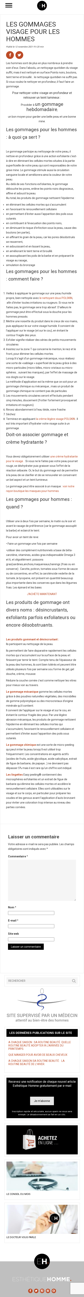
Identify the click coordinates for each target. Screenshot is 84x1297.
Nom (12, 907)
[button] (74, 980)
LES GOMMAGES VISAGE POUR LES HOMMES (33, 31)
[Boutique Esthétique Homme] (42, 1140)
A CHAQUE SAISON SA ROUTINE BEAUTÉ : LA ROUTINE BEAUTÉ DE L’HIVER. (36, 1062)
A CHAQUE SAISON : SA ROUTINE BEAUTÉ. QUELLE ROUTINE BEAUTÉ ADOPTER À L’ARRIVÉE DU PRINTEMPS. (39, 1045)
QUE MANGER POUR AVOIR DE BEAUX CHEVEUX (37, 1054)
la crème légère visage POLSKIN (55, 418)
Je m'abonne (42, 1100)
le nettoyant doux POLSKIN (55, 298)
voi (64, 486)
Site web (13, 933)
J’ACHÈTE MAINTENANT (42, 594)
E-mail (13, 920)
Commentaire (18, 856)
